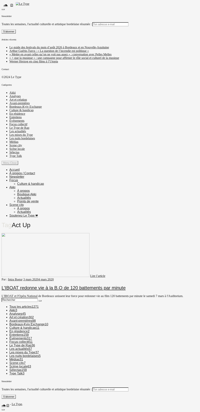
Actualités (24, 197)
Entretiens (15, 117)
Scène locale (17, 148)
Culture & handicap (21, 110)
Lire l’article (97, 276)
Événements (16, 120)
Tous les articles (24, 306)
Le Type (17, 404)
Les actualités (17, 131)
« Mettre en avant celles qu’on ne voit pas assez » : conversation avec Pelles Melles (60, 54)
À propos (23, 190)
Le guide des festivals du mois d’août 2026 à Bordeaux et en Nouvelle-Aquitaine (59, 47)
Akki (12, 92)
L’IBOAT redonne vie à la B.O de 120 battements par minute (64, 287)
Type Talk (15, 156)
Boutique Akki (26, 194)
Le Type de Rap (19, 127)
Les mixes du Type (21, 134)
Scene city (15, 145)
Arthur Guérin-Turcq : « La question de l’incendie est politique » (49, 51)
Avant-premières (19, 103)
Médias (13, 141)
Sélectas (14, 152)
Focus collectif (18, 124)
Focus (13, 180)
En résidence (17, 113)
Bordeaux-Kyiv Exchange (25, 106)
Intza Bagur (15, 279)
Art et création (18, 99)
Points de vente (28, 201)
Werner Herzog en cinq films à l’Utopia (33, 61)
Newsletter (16, 176)
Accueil (14, 169)
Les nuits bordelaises (22, 138)
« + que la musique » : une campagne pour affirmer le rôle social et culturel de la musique (64, 58)
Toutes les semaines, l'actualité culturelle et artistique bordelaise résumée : (47, 24)
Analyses (15, 96)
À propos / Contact (22, 173)
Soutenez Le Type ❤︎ (23, 215)
